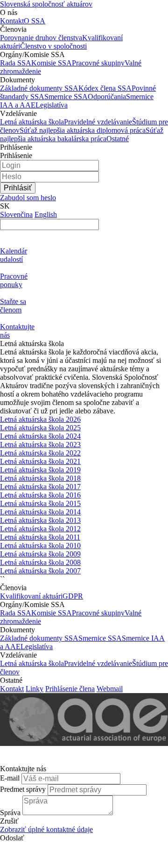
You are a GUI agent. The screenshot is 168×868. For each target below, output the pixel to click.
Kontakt (12, 21)
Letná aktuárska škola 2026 (40, 419)
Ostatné (117, 139)
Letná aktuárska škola (32, 122)
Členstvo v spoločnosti (53, 46)
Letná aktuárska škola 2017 (40, 487)
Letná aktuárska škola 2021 (40, 461)
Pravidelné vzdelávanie (98, 122)
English (46, 214)
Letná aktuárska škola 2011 (40, 537)
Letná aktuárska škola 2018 (40, 478)
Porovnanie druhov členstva (41, 38)
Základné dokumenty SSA (39, 88)
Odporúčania (107, 97)
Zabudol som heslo (28, 198)
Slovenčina (16, 214)
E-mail (10, 778)
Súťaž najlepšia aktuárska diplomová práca (83, 130)
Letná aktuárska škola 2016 (40, 495)
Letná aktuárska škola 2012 (40, 529)
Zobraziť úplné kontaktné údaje (46, 829)
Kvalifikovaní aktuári (31, 596)
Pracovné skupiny (98, 63)
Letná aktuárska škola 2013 (40, 520)
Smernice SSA (66, 97)
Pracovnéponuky (14, 280)
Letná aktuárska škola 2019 (40, 470)
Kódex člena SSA (105, 88)
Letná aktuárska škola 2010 (40, 546)
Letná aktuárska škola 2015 (40, 503)
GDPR (73, 596)
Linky (34, 689)
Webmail (110, 689)
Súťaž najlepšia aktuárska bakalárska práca (81, 134)
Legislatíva (51, 105)
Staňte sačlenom (13, 305)
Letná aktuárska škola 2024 (40, 436)
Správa (10, 813)
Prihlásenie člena (70, 689)
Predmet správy (23, 789)
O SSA (34, 21)
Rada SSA (15, 63)
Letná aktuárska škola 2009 (40, 554)
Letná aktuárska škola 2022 (40, 453)
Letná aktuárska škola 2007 (40, 571)
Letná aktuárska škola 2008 (40, 562)
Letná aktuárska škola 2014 (40, 512)
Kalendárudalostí (13, 255)
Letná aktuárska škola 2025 (40, 428)
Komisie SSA (51, 63)
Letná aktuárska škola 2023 (40, 444)
